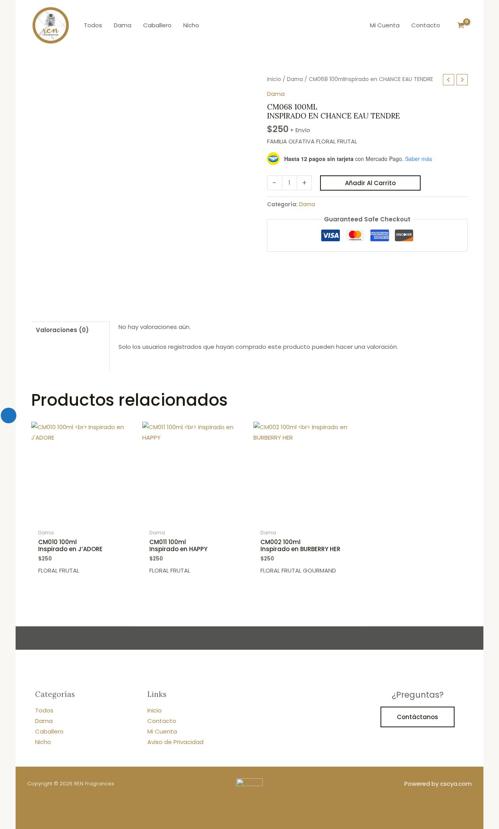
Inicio (274, 79)
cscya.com (456, 784)
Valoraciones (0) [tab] (62, 330)
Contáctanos (417, 717)
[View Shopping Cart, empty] (461, 25)
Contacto (161, 721)
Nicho (43, 742)
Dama (295, 79)
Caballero (49, 731)
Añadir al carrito (370, 183)
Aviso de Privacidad (175, 742)
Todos (44, 710)
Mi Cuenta (162, 731)
